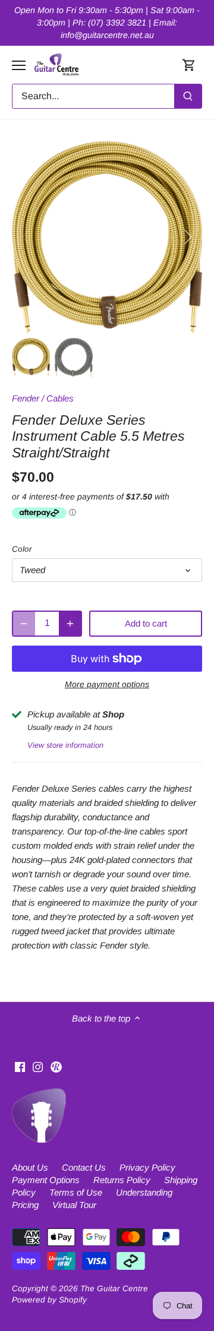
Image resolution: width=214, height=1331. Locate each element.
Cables (60, 398)
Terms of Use (75, 1192)
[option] (107, 237)
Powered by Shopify (49, 1299)
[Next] (187, 237)
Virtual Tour (74, 1205)
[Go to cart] (189, 65)
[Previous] (27, 237)
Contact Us (84, 1167)
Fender (25, 398)
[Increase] (70, 623)
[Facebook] (20, 1066)
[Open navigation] (19, 65)
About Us (30, 1167)
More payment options (107, 684)
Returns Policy (121, 1180)
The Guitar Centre (114, 1288)
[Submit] (188, 96)
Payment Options (46, 1180)
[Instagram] (38, 1066)
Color (22, 549)
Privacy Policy (147, 1167)
